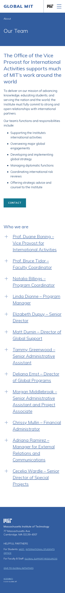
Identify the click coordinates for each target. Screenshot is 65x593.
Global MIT (18, 6)
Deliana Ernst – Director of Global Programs (36, 377)
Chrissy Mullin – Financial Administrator (37, 426)
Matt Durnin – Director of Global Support (37, 335)
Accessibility (8, 579)
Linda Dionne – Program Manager (36, 299)
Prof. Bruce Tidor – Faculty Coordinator (32, 264)
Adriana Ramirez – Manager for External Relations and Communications (34, 449)
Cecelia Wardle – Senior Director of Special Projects (36, 477)
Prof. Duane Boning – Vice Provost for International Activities (35, 243)
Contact (14, 202)
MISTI (22, 549)
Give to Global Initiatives (18, 568)
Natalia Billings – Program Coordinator (34, 282)
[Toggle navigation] (59, 6)
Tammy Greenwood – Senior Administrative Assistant (34, 356)
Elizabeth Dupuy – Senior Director (37, 317)
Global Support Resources (41, 558)
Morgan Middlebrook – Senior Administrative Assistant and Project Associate (35, 401)
